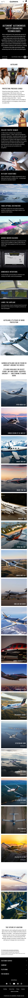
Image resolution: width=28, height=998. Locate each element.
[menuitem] (4, 1)
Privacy (17, 989)
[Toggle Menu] (1, 1)
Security (23, 989)
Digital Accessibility (14, 991)
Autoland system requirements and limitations (11, 950)
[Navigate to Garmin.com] (14, 1)
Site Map (5, 989)
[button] (14, 11)
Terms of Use (11, 989)
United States (14, 980)
